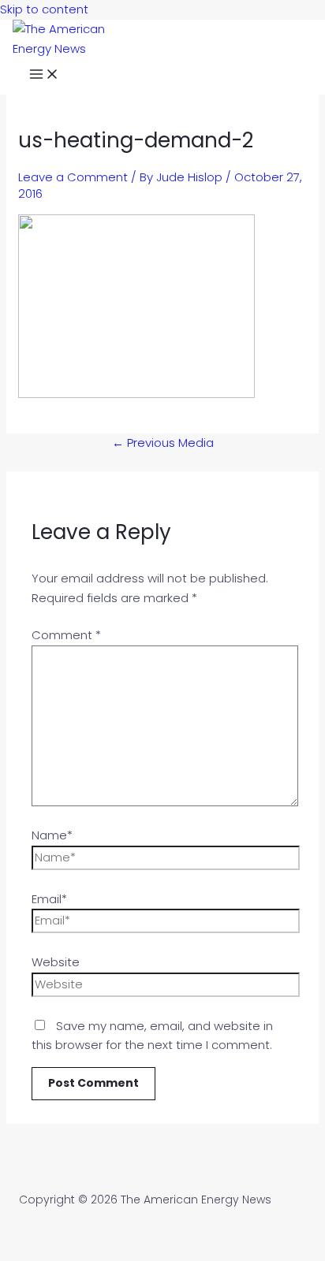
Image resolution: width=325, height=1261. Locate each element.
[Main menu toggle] (44, 76)
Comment (66, 635)
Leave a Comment (73, 177)
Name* (52, 835)
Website (56, 962)
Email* (49, 899)
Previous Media (163, 442)
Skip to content (44, 9)
